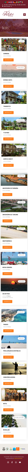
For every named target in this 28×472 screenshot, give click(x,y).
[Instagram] (8, 462)
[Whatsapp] (16, 462)
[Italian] (17, 2)
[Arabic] (6, 2)
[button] (24, 14)
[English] (11, 2)
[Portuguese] (19, 2)
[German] (15, 2)
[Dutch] (9, 2)
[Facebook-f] (12, 462)
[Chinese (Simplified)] (7, 2)
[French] (13, 2)
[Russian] (20, 2)
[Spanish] (22, 2)
